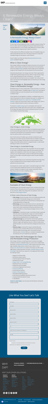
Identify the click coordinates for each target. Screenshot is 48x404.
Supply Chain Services (14, 380)
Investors (24, 385)
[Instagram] (30, 41)
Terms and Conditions (27, 399)
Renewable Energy (5, 389)
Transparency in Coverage (31, 384)
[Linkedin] (12, 41)
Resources (24, 380)
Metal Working (6, 383)
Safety (4, 385)
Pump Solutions (15, 378)
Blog (23, 376)
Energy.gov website (22, 192)
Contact (23, 389)
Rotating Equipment (5, 379)
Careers (23, 383)
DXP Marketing (22, 39)
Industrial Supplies (5, 387)
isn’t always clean (34, 90)
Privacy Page (20, 399)
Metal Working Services (14, 383)
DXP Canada (23, 379)
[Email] (21, 41)
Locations (24, 387)
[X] (25, 41)
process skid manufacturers (19, 247)
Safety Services (15, 385)
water (17, 190)
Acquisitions (24, 386)
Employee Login (31, 379)
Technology (14, 386)
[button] (45, 2)
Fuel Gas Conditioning (18, 268)
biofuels (23, 232)
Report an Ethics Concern (22, 401)
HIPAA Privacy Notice (31, 401)
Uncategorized (31, 39)
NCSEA (21, 68)
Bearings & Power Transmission (6, 381)
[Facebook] (17, 41)
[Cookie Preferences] (2, 401)
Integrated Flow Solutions (22, 244)
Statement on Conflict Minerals (37, 399)
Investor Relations (31, 381)
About (23, 382)
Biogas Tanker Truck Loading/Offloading (22, 262)
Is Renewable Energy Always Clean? (25, 37)
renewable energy (20, 106)
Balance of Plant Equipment (19, 272)
